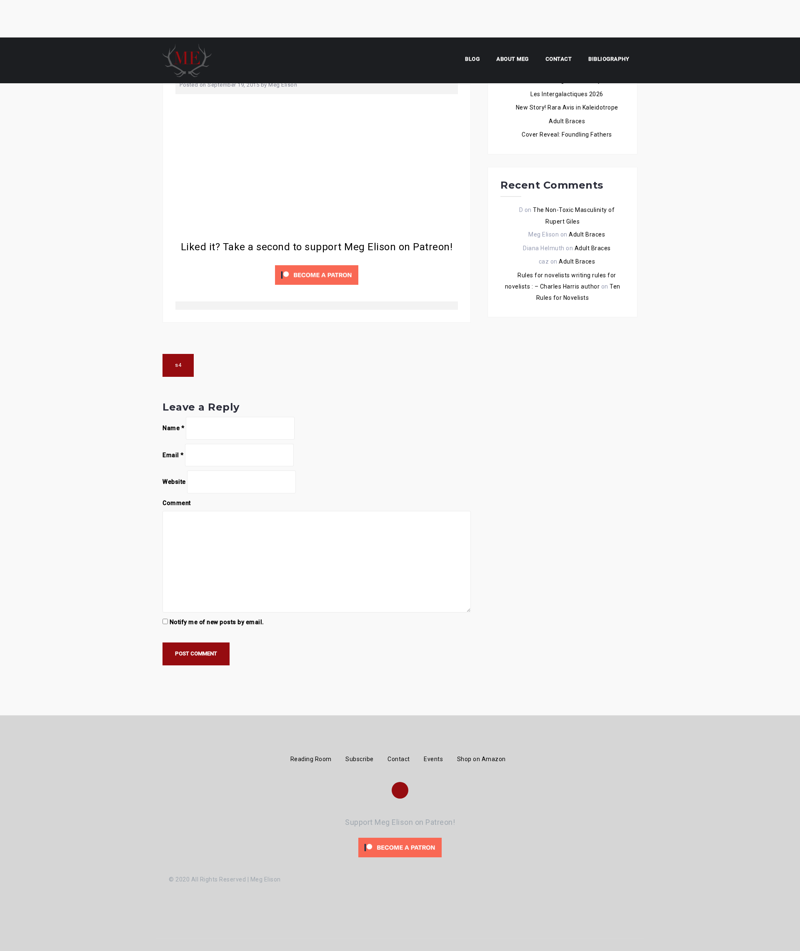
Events (433, 759)
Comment (176, 503)
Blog (472, 59)
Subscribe (359, 759)
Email (173, 455)
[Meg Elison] (187, 60)
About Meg (512, 59)
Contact (558, 59)
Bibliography (608, 59)
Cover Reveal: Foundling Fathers (567, 134)
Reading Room (311, 759)
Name (173, 428)
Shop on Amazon (481, 759)
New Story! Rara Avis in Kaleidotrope (567, 107)
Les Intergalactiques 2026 (566, 94)
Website (174, 481)
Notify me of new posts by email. (217, 622)
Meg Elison (282, 85)
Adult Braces (567, 121)
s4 (178, 365)
